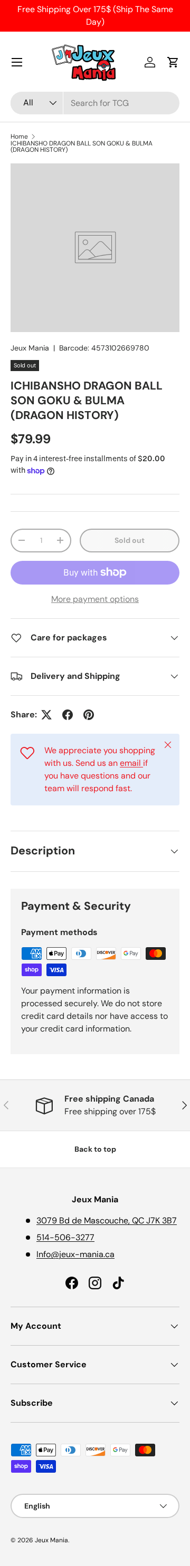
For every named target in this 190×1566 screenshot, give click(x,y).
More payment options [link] (95, 599)
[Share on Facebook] (67, 714)
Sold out (130, 540)
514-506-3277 (65, 1237)
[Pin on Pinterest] (88, 714)
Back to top (95, 1149)
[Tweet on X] (46, 714)
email (131, 763)
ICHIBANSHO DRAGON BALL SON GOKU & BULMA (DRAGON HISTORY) (82, 146)
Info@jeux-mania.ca (75, 1254)
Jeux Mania (30, 348)
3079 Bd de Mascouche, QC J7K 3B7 (106, 1220)
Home (19, 136)
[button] (173, 62)
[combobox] (95, 103)
